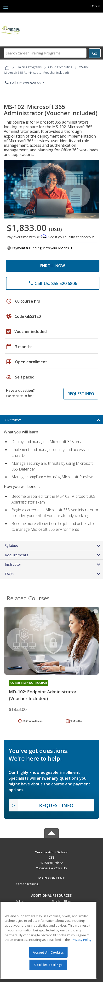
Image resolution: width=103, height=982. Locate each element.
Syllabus (11, 545)
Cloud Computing (60, 67)
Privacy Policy (82, 939)
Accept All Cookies (48, 952)
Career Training (27, 884)
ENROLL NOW (52, 265)
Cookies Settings (48, 964)
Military (21, 901)
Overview (13, 419)
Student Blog (61, 901)
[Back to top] (51, 851)
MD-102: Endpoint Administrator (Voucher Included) (42, 695)
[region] (48, 940)
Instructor (13, 564)
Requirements (16, 554)
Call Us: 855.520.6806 (24, 82)
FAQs (9, 573)
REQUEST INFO (81, 393)
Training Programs (28, 67)
